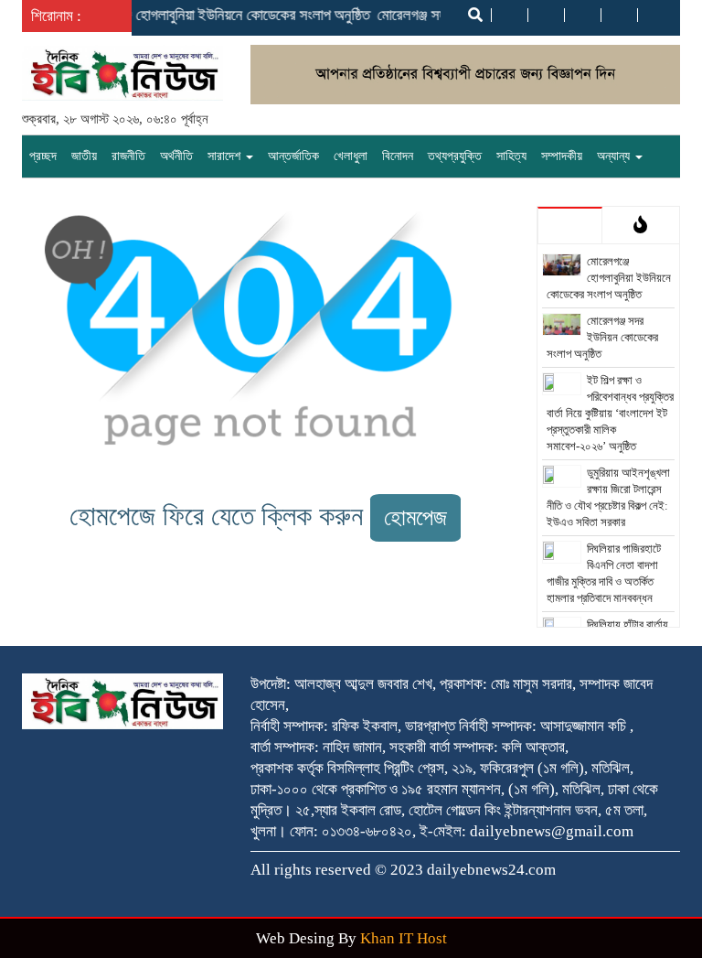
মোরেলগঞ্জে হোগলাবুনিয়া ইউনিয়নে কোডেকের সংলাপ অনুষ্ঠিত (217, 15)
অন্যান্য (615, 156)
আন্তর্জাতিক (293, 156)
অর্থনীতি (176, 156)
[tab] (569, 225)
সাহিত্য (511, 156)
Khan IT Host (403, 938)
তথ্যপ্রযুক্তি (455, 156)
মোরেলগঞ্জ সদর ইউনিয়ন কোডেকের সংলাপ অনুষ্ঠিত (603, 337)
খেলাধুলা (350, 156)
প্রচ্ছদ (43, 156)
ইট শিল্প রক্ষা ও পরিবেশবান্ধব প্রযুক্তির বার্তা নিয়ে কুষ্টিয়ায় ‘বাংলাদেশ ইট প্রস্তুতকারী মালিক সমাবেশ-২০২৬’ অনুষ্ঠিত (611, 413)
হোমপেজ (415, 517)
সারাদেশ (225, 156)
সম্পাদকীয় (561, 156)
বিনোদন (397, 156)
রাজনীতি (128, 156)
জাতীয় (84, 156)
